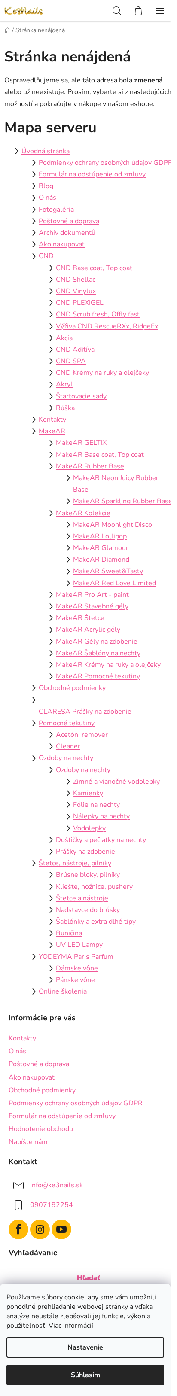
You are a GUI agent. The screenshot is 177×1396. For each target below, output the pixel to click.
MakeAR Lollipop (100, 536)
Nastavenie (85, 1347)
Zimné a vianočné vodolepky (116, 781)
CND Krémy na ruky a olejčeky (102, 372)
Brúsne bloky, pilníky (88, 874)
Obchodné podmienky (72, 688)
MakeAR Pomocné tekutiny (98, 676)
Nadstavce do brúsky (88, 910)
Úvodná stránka (45, 151)
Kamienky (88, 793)
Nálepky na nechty (101, 816)
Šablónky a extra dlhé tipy (96, 921)
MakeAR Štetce (80, 618)
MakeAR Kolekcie (83, 513)
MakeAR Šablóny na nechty (98, 653)
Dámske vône (77, 968)
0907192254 (51, 1205)
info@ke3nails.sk (56, 1185)
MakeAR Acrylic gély (88, 629)
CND (46, 256)
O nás (47, 197)
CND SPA (71, 361)
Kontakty (52, 419)
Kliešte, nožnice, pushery (94, 886)
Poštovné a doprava (69, 221)
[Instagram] (40, 1229)
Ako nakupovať (62, 244)
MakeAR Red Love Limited (114, 583)
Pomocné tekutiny (67, 723)
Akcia (64, 338)
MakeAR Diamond (101, 559)
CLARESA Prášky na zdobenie (85, 711)
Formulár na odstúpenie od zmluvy (92, 174)
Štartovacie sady (81, 396)
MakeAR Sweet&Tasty (108, 571)
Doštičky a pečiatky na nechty (101, 840)
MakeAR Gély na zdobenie (96, 641)
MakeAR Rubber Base (90, 466)
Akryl (64, 384)
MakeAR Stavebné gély (92, 606)
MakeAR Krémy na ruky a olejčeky (108, 664)
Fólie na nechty (96, 804)
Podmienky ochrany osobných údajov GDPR (106, 162)
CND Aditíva (75, 349)
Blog (46, 186)
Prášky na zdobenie (85, 851)
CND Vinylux (76, 291)
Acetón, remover (82, 734)
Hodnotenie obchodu (41, 1129)
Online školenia (63, 991)
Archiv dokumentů (67, 232)
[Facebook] (18, 1229)
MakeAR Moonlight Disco (112, 524)
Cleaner (68, 746)
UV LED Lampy (79, 944)
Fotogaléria (56, 209)
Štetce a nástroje (82, 898)
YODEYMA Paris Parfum (76, 956)
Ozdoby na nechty (66, 758)
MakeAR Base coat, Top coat (100, 454)
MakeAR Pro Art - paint (92, 594)
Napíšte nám (28, 1142)
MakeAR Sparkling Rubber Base (122, 501)
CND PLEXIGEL (80, 302)
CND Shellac (75, 279)
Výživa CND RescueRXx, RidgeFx (107, 326)
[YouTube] (61, 1229)
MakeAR (52, 431)
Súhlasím (85, 1375)
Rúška (65, 408)
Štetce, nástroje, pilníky (75, 863)
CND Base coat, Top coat (94, 268)
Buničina (69, 933)
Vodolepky (89, 828)
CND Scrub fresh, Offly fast (98, 314)
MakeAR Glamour (100, 548)
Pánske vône (75, 980)
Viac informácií (71, 1325)
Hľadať (88, 1278)
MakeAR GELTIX (81, 442)
